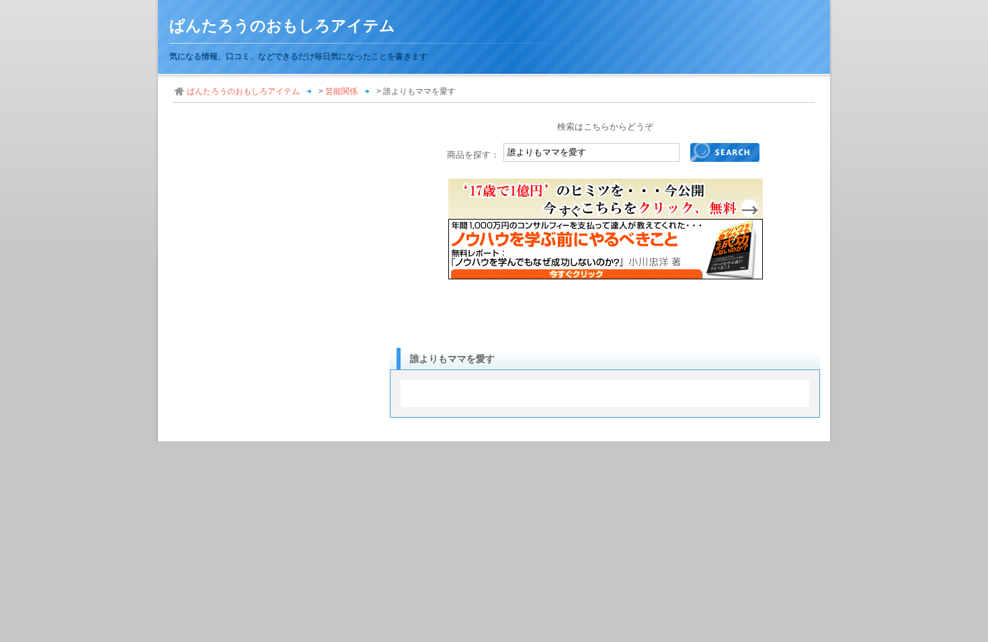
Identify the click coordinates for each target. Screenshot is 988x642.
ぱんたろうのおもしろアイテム (282, 25)
